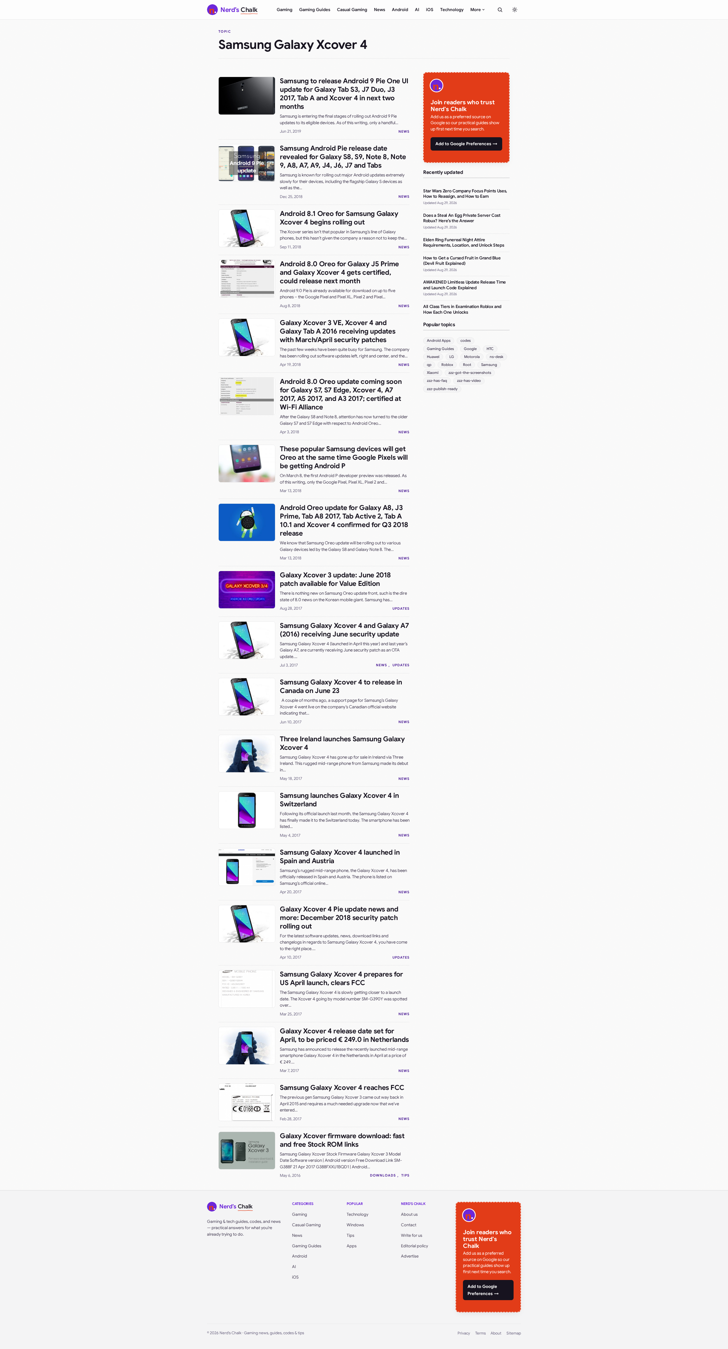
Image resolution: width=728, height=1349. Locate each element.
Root (467, 364)
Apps (352, 1245)
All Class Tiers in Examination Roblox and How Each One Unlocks (462, 309)
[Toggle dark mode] (514, 9)
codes (465, 340)
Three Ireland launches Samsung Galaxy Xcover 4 (342, 743)
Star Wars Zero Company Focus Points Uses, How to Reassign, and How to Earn (465, 193)
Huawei (433, 356)
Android (400, 9)
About (496, 1333)
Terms (480, 1333)
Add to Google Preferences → (466, 143)
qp (429, 364)
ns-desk (496, 356)
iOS (429, 9)
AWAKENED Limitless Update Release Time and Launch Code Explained (464, 285)
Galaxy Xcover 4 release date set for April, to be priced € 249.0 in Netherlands (344, 1035)
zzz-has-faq (437, 380)
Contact (408, 1224)
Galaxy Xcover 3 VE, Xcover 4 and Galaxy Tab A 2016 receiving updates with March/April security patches (337, 331)
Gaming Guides (314, 9)
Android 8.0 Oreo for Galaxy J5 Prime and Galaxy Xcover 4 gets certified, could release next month (339, 272)
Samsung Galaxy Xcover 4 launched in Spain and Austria (340, 856)
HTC (490, 348)
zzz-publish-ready (442, 388)
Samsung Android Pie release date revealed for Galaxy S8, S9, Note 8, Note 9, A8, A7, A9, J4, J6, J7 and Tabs (343, 157)
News (379, 9)
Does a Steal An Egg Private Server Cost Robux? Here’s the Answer (461, 218)
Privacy (464, 1333)
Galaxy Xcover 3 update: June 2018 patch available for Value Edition (335, 579)
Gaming (284, 9)
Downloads (383, 1175)
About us (409, 1214)
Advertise (410, 1256)
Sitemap (513, 1333)
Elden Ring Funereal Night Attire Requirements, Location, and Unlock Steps (463, 242)
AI (417, 9)
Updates (401, 608)
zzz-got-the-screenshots (469, 372)
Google (470, 348)
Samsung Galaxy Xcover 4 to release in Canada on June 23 (341, 686)
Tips (405, 1175)
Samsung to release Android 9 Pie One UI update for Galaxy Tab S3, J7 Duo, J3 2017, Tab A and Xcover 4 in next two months (344, 94)
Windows (355, 1224)
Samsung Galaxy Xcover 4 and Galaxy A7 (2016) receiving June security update (344, 629)
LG (451, 356)
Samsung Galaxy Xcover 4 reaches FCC (342, 1087)
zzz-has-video (469, 380)
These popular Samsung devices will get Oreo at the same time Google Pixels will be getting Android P (344, 457)
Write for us (411, 1235)
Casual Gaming (352, 9)
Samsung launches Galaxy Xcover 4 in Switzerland (339, 799)
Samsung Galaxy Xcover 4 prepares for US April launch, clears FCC (341, 978)
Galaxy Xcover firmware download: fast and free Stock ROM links (342, 1140)
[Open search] (500, 9)
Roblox (447, 364)
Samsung (489, 364)
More (475, 9)
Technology (452, 9)
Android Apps (438, 340)
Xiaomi (433, 372)
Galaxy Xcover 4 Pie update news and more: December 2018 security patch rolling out (339, 917)
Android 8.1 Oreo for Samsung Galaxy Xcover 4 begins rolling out (339, 217)
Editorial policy (414, 1245)
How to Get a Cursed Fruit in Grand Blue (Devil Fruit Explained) (462, 260)
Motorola (472, 356)
